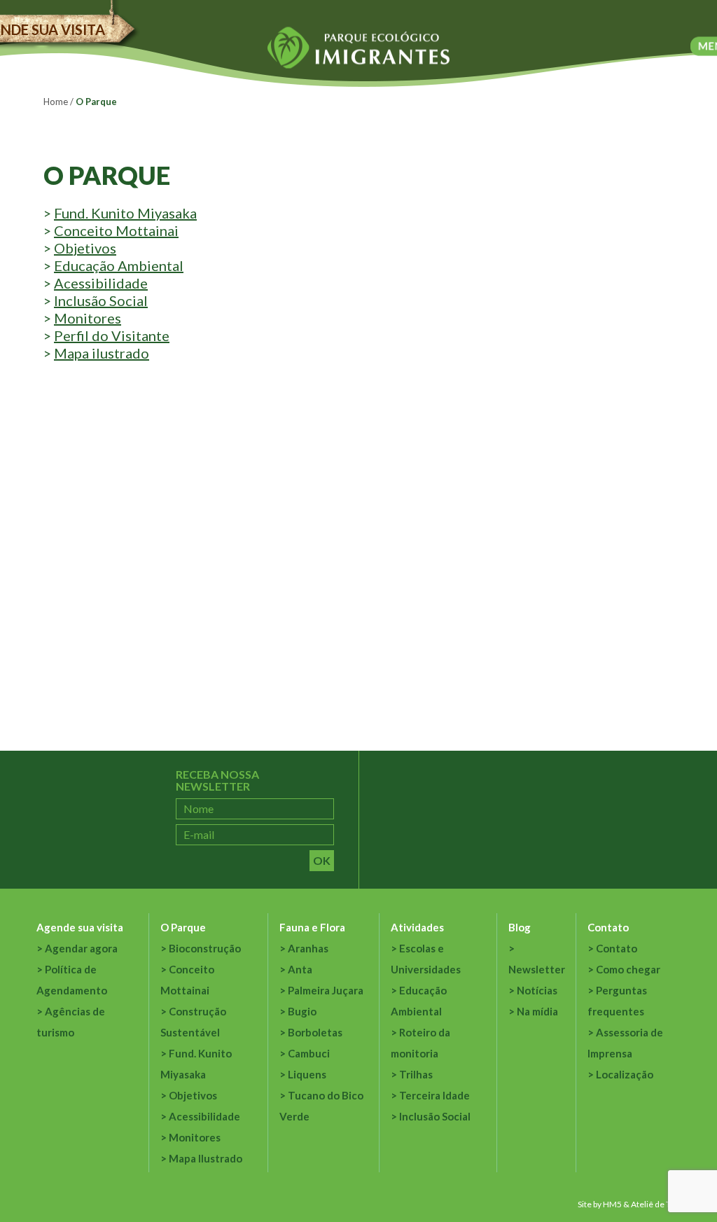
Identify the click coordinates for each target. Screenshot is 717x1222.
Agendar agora (81, 948)
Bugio (302, 1011)
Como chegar (628, 969)
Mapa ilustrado (101, 353)
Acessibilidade (101, 283)
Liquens (307, 1074)
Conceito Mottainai (116, 230)
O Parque (183, 927)
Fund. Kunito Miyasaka (125, 212)
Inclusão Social (101, 300)
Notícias (537, 990)
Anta (300, 969)
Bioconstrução (205, 948)
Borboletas (315, 1032)
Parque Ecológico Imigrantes (358, 48)
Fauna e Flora (312, 927)
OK (321, 860)
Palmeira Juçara (325, 990)
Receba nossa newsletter (217, 780)
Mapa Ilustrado (205, 1158)
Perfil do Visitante (111, 335)
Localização (624, 1074)
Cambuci (309, 1053)
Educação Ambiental (118, 265)
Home (55, 101)
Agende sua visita (79, 927)
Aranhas (308, 948)
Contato (608, 927)
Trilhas (416, 1074)
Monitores (87, 318)
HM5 (612, 1204)
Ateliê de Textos (661, 1204)
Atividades (417, 927)
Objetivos (85, 247)
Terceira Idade (434, 1095)
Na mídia (537, 1011)
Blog (519, 927)
